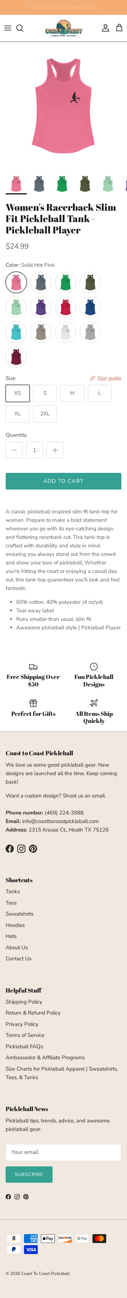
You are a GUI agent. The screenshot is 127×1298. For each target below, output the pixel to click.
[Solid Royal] (90, 307)
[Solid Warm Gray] (41, 332)
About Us (17, 947)
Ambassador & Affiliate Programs (45, 1057)
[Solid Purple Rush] (41, 307)
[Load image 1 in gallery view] (63, 106)
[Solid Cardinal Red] (16, 357)
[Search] (23, 28)
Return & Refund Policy (33, 1012)
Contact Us (18, 958)
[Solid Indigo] (41, 282)
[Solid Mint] (16, 307)
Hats (11, 936)
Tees (11, 902)
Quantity (16, 434)
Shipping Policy (24, 1001)
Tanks (13, 891)
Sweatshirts (20, 913)
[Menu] (8, 28)
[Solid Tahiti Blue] (16, 332)
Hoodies (15, 925)
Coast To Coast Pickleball (45, 1273)
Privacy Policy (22, 1024)
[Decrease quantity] (14, 450)
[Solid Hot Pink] (16, 282)
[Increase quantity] (55, 450)
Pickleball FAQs (24, 1046)
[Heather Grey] (90, 332)
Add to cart (63, 481)
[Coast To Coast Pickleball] (63, 28)
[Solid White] (65, 332)
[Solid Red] (65, 307)
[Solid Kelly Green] (65, 282)
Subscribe (29, 1174)
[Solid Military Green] (90, 282)
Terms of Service (25, 1035)
